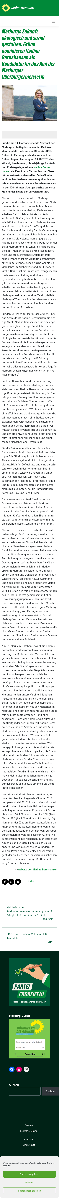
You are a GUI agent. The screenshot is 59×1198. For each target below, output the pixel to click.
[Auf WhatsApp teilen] (11, 882)
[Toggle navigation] (53, 21)
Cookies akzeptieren (29, 1174)
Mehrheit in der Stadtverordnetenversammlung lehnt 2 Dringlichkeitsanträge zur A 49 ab (29, 913)
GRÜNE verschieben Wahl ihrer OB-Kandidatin (29, 938)
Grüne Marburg (22, 8)
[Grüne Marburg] (6, 8)
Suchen (14, 1085)
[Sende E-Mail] (18, 882)
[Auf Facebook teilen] (5, 882)
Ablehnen (29, 1182)
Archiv (31, 880)
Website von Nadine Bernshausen (37, 869)
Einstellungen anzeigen (29, 1190)
